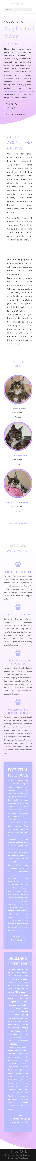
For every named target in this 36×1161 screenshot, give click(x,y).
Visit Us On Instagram (12, 106)
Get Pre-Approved (15, 114)
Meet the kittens (18, 523)
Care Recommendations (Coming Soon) (20, 1118)
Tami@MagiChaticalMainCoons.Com (19, 91)
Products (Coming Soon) (18, 938)
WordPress (23, 1158)
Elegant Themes (23, 1155)
